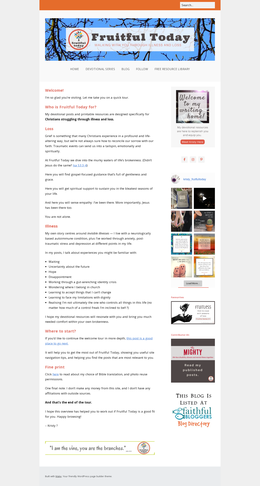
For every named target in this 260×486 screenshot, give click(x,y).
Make (59, 476)
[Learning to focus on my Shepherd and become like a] (181, 244)
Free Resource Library (172, 69)
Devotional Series (100, 69)
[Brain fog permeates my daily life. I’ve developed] (204, 221)
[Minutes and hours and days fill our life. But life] (204, 266)
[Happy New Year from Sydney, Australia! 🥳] (204, 198)
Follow (142, 69)
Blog (125, 69)
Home (74, 69)
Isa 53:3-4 (80, 165)
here (56, 374)
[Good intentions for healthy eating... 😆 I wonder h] (181, 198)
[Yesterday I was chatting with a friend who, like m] (181, 221)
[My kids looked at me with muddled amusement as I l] (204, 244)
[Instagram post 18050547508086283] (181, 266)
